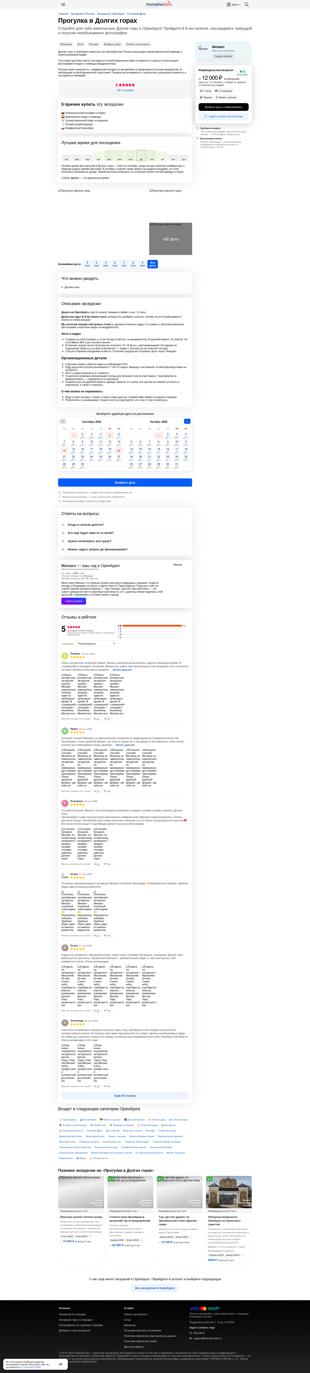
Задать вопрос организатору (226, 116)
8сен (133, 264)
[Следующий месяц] (187, 421)
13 (119, 443)
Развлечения (66, 1158)
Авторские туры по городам (75, 1319)
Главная (63, 13)
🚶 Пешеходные (67, 1119)
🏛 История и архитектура (73, 1125)
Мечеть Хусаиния (175, 1152)
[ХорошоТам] (158, 4)
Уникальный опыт (112, 1141)
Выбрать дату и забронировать (223, 107)
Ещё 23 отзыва (125, 1095)
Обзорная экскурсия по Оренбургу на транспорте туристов (224, 1220)
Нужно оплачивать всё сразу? (89, 541)
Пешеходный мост (95, 1136)
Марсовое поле (67, 1141)
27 (119, 458)
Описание (66, 44)
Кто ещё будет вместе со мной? (91, 533)
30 (82, 465)
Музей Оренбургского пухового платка (111, 1152)
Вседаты (152, 264)
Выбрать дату (125, 482)
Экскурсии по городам (72, 1314)
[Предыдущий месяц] (63, 421)
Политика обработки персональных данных (150, 1335)
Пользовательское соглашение (142, 1330)
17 (91, 450)
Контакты (199, 1332)
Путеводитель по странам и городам (81, 1325)
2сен (87, 264)
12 (110, 443)
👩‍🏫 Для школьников (134, 1119)
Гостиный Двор (136, 13)
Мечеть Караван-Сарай (141, 1136)
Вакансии (129, 1325)
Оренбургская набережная (73, 1152)
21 (64, 458)
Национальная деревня (170, 1136)
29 (73, 465)
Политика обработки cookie (140, 1341)
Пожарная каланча (89, 1141)
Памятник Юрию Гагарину (167, 1141)
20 (118, 450)
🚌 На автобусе (88, 1119)
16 (82, 450)
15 (73, 450)
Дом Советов (112, 1130)
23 (82, 458)
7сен (124, 264)
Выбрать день (112, 44)
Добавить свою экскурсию (74, 1330)
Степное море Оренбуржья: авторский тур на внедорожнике (129, 1218)
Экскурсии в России (82, 13)
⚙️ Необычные (98, 1125)
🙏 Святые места (99, 1158)
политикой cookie (32, 1366)
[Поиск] (246, 4)
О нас (127, 1319)
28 (64, 465)
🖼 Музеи (81, 1158)
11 (100, 443)
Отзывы (93, 44)
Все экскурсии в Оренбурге (155, 1288)
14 (64, 450)
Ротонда (150, 1130)
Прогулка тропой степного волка (81, 1217)
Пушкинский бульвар (161, 1147)
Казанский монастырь (106, 1147)
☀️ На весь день (156, 1119)
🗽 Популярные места (71, 1130)
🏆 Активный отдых (147, 1125)
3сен (96, 264)
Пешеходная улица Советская (75, 1147)
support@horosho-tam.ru (207, 1338)
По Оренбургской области (149, 1152)
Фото (80, 44)
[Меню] (63, 4)
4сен (105, 264)
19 (110, 450)
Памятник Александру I (137, 1141)
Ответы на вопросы (138, 44)
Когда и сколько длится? (86, 524)
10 (91, 443)
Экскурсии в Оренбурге (111, 13)
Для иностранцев (178, 1119)
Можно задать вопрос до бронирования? (98, 549)
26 (110, 458)
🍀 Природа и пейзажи (122, 1125)
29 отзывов (125, 90)
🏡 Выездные (168, 1125)
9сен (142, 264)
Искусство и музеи (132, 1130)
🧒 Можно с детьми (110, 1119)
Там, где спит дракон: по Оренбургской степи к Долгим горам (178, 1220)
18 (100, 450)
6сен (115, 264)
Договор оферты (134, 1346)
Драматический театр (70, 1136)
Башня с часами (117, 1136)
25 (100, 458)
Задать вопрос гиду (202, 1327)
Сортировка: (67, 643)
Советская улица (167, 1130)
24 (91, 458)
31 (177, 465)
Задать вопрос (74, 601)
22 (73, 458)
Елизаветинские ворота (133, 1147)
